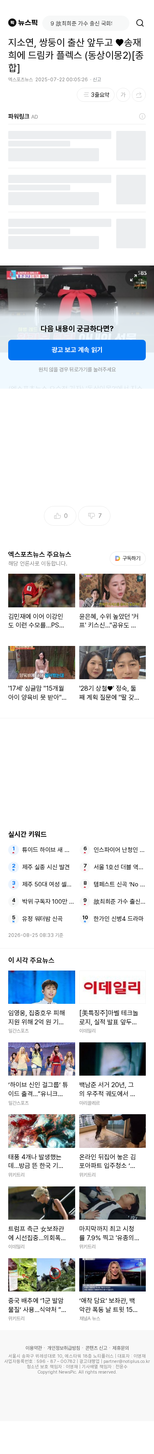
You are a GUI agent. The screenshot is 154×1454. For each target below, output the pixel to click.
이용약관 (33, 1348)
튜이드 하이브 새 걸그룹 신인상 (48, 850)
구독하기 (128, 558)
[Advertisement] (77, 1437)
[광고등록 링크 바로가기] (142, 116)
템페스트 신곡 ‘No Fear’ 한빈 (120, 884)
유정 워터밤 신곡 (42, 919)
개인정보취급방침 (63, 1348)
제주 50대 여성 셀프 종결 (48, 884)
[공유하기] (139, 95)
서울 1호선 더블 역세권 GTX (120, 867)
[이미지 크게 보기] (133, 278)
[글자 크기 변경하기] (123, 95)
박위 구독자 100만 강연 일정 (48, 901)
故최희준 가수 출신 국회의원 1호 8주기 (120, 901)
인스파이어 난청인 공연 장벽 (120, 850)
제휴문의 (121, 1348)
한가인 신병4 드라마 (119, 919)
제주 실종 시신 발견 (46, 867)
